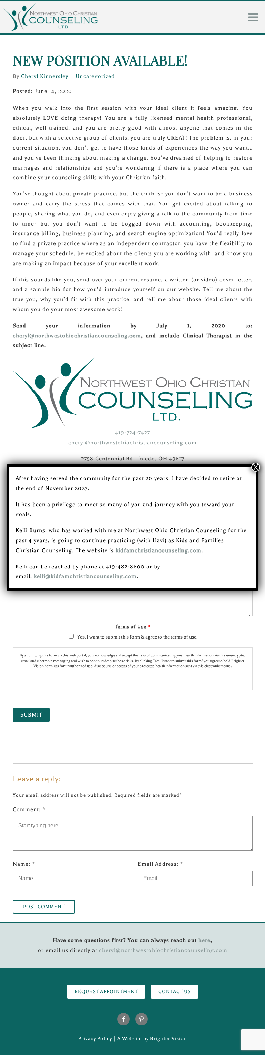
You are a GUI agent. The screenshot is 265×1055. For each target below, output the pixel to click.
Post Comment (44, 907)
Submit (31, 715)
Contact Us (174, 992)
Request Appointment (106, 992)
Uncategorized (95, 76)
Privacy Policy (95, 1039)
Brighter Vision (168, 1039)
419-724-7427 (132, 433)
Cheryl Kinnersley (44, 76)
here (204, 940)
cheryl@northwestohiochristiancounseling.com (77, 336)
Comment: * (29, 809)
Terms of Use (132, 627)
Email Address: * (160, 864)
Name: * (24, 864)
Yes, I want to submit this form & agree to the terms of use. (137, 637)
